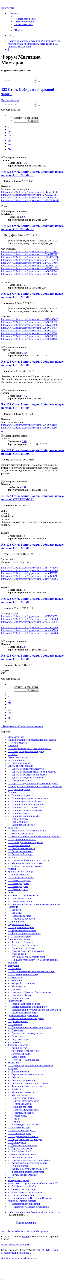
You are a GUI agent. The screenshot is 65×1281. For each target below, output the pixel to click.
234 (24, 487)
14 (23, 535)
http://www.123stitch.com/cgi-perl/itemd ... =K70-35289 (29, 622)
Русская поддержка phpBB (15, 1244)
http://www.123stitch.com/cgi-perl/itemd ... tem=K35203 (29, 619)
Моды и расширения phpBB (16, 1252)
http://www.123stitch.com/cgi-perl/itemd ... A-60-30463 (29, 327)
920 (24, 217)
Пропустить (7, 8)
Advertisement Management (34, 1231)
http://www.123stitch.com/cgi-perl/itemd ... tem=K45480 (29, 633)
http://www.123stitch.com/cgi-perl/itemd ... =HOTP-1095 (30, 265)
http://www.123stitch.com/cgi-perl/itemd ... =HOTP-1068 (30, 257)
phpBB (25, 1236)
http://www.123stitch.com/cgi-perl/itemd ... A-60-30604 (29, 271)
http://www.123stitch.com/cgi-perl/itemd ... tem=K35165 (29, 579)
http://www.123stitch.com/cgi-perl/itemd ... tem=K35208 (29, 570)
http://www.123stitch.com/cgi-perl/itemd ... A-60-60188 (29, 339)
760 (24, 285)
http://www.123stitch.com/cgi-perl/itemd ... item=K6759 (29, 573)
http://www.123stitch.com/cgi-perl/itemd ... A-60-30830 (29, 333)
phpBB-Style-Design (47, 1250)
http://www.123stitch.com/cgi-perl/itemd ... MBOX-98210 (30, 200)
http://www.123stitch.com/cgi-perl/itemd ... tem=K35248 (29, 630)
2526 (24, 352)
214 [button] (9, 149)
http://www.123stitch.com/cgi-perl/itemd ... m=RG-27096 (30, 260)
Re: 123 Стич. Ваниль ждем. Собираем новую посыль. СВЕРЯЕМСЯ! (32, 173)
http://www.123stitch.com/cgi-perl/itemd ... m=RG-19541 (30, 262)
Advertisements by (10, 1231)
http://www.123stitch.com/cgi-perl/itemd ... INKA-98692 (29, 325)
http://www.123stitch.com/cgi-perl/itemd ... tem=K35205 (29, 567)
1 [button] (8, 126)
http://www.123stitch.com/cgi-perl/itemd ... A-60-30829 (29, 336)
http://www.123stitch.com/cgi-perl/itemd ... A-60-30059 (29, 322)
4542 (24, 162)
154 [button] (9, 140)
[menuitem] (24, 18)
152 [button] (9, 135)
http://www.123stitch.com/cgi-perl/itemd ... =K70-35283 (29, 616)
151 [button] (9, 132)
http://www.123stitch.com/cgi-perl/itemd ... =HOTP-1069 (30, 268)
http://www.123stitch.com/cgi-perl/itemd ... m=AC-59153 (30, 251)
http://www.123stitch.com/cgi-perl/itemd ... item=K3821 (29, 576)
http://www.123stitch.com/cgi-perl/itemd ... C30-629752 (29, 254)
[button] (8, 115)
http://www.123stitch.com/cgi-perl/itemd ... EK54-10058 (29, 192)
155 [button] (9, 143)
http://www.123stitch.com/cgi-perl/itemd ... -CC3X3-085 (29, 194)
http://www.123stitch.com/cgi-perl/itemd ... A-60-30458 (29, 330)
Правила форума (10, 100)
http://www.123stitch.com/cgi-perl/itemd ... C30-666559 (29, 197)
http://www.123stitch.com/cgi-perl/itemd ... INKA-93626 (29, 319)
